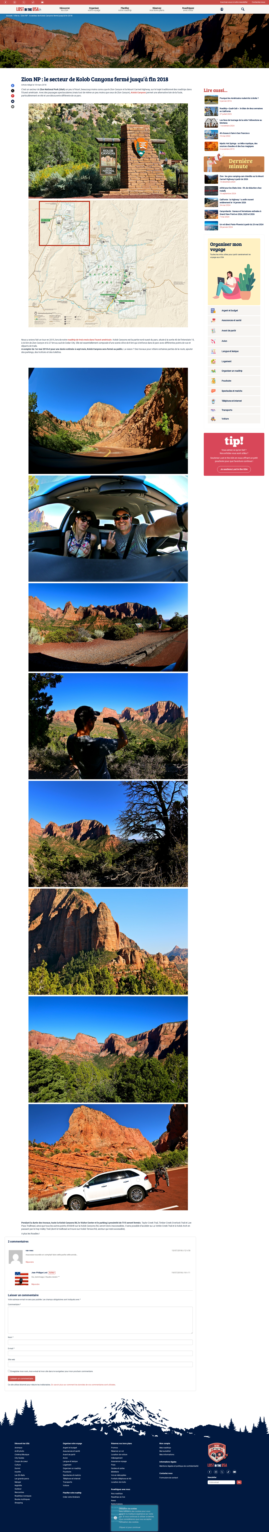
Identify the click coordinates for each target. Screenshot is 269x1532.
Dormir (17, 1468)
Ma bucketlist (165, 1451)
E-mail (11, 1348)
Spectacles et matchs (72, 1475)
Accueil (9, 16)
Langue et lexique (70, 1461)
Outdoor (18, 1489)
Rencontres (19, 1492)
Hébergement (117, 1458)
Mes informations (166, 1454)
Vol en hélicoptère (118, 1475)
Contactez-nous (258, 2)
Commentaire (14, 1304)
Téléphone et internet (71, 1479)
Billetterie (115, 1472)
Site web (11, 1359)
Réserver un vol (117, 1451)
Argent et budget (70, 1448)
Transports (67, 1482)
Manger (18, 1482)
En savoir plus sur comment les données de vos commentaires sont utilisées (83, 1385)
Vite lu (16, 16)
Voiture (66, 1485)
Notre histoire (117, 1504)
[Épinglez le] (13, 96)
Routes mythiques (22, 1499)
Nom (10, 1337)
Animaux (18, 1448)
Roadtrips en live (118, 1497)
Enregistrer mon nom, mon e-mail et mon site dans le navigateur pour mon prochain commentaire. (51, 1371)
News (113, 1501)
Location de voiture (119, 1454)
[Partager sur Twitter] (12, 90)
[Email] (13, 101)
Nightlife (18, 1485)
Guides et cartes (118, 1468)
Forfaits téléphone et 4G (121, 1479)
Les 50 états (20, 1475)
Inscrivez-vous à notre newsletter (234, 2)
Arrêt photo (19, 1451)
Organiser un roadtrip (72, 1468)
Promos (114, 1448)
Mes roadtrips (165, 1448)
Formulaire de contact (168, 1478)
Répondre (30, 1262)
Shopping (19, 1503)
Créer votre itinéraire (71, 1497)
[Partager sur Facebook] (13, 85)
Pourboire (67, 1472)
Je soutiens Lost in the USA (234, 469)
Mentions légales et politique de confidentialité (178, 1466)
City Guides (19, 1458)
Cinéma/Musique (22, 1454)
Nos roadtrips (117, 1494)
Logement (67, 1465)
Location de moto (118, 1482)
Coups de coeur (21, 1461)
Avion (65, 1458)
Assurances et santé (71, 1451)
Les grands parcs (22, 1479)
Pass (113, 1465)
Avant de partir (69, 1454)
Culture (18, 1465)
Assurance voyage (119, 1461)
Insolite (18, 1472)
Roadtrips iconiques (23, 1496)
